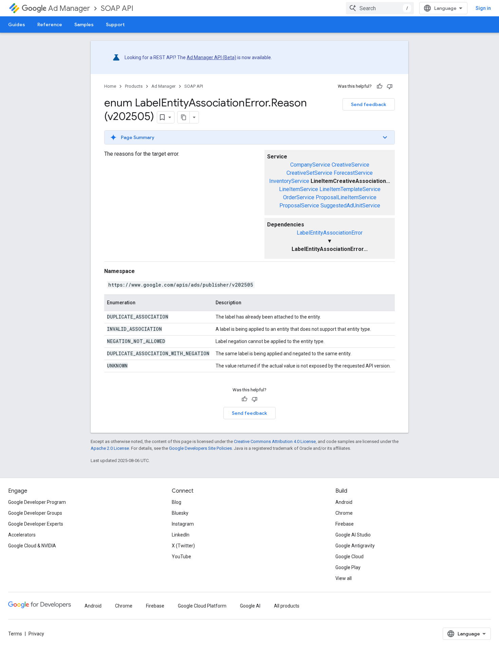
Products (134, 86)
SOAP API (117, 8)
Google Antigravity (355, 545)
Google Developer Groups (35, 513)
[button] (249, 137)
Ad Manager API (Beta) (211, 57)
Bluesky (180, 513)
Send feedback (368, 104)
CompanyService (310, 164)
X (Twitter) (183, 545)
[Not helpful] (390, 86)
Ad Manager (69, 8)
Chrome (344, 513)
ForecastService (353, 173)
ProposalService (299, 205)
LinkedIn (180, 535)
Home (110, 86)
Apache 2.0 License (110, 448)
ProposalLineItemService (346, 197)
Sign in (483, 8)
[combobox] (380, 8)
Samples (84, 24)
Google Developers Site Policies (200, 448)
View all (343, 578)
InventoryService (289, 181)
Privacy (36, 633)
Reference (49, 24)
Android (343, 502)
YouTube (181, 556)
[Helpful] (379, 86)
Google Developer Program (37, 502)
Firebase (344, 524)
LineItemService (298, 189)
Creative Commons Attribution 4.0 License (275, 441)
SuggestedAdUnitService (350, 205)
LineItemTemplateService (350, 189)
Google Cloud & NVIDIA (32, 545)
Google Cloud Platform (202, 606)
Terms (15, 633)
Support (115, 24)
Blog (176, 502)
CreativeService (350, 164)
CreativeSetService (309, 173)
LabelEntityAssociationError (330, 232)
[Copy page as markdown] (184, 117)
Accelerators (22, 535)
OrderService (298, 197)
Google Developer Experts (35, 524)
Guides (16, 24)
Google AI (250, 606)
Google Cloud (349, 556)
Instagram (183, 524)
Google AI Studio (353, 535)
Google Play (348, 567)
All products (286, 606)
